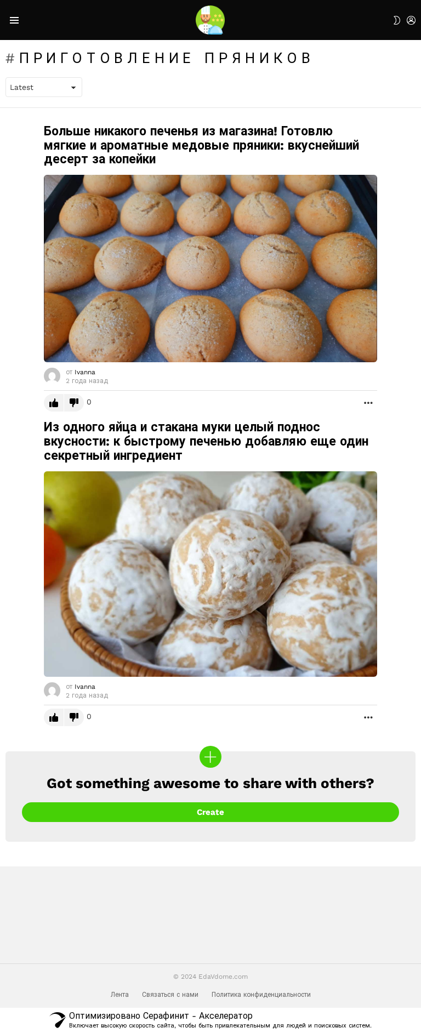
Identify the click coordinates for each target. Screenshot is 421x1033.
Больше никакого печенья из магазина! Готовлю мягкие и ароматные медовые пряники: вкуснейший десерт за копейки (201, 145)
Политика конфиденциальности (261, 994)
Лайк (54, 403)
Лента (120, 994)
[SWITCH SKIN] (396, 20)
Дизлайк (74, 403)
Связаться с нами (170, 994)
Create (210, 812)
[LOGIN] (411, 20)
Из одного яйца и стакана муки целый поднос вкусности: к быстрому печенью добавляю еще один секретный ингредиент (206, 441)
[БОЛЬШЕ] (368, 402)
